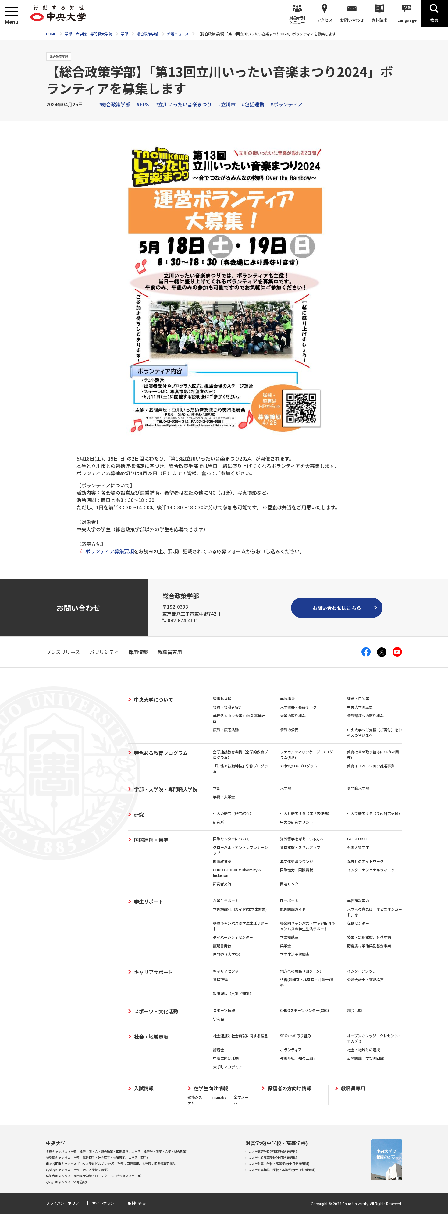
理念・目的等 (358, 698)
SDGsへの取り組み (295, 1035)
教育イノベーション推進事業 (371, 765)
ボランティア (291, 1049)
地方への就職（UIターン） (301, 971)
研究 (139, 814)
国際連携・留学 (151, 839)
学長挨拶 (287, 698)
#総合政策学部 (114, 104)
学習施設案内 (358, 900)
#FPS (143, 104)
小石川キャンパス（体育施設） (67, 1182)
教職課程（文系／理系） (233, 993)
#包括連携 (253, 104)
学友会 (218, 1018)
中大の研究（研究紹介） (233, 813)
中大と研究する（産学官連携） (305, 813)
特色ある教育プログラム (161, 753)
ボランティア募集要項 (109, 551)
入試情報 (144, 1088)
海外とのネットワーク (365, 861)
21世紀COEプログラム (298, 765)
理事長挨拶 (222, 698)
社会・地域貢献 (151, 1036)
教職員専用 (353, 1088)
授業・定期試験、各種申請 (369, 937)
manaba (219, 1097)
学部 (216, 788)
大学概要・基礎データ (298, 707)
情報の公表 (289, 729)
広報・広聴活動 (226, 729)
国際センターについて (231, 838)
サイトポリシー (105, 1202)
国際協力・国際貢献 (296, 869)
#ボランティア (286, 104)
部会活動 (354, 1010)
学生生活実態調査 (294, 954)
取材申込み (137, 1202)
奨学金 (285, 945)
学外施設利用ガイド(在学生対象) (240, 909)
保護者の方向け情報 (289, 1088)
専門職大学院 (358, 788)
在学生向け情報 (211, 1088)
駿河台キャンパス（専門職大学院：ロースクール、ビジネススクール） (95, 1175)
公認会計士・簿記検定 (365, 979)
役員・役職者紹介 (227, 707)
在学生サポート (226, 900)
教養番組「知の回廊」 (298, 1058)
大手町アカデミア (227, 1066)
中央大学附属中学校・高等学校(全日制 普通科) (277, 1163)
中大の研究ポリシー (296, 821)
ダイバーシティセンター (233, 937)
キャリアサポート (153, 972)
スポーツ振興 (224, 1010)
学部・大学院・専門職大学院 (165, 789)
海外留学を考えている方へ (302, 838)
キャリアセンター (227, 971)
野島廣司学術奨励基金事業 (369, 945)
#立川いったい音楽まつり (183, 104)
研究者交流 (222, 883)
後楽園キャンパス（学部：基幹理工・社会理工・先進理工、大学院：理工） (98, 1157)
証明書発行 (222, 945)
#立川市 (227, 104)
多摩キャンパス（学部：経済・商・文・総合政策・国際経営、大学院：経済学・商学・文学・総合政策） (117, 1151)
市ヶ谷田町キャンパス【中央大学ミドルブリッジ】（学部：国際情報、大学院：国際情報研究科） (112, 1163)
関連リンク (289, 883)
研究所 (218, 821)
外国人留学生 (358, 847)
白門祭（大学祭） (227, 954)
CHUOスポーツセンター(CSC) (304, 1010)
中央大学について (153, 699)
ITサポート (289, 900)
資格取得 (220, 979)
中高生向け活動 (226, 1058)
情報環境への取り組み (365, 715)
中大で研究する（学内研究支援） (374, 813)
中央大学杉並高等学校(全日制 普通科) (271, 1157)
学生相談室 (289, 937)
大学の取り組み (293, 715)
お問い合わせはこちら (336, 607)
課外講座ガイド (293, 909)
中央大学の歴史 (360, 707)
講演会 (218, 1049)
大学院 (285, 788)
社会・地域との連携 (363, 1049)
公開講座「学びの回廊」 (367, 1058)
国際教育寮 (222, 861)
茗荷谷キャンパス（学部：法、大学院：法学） (78, 1169)
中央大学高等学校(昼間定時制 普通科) (271, 1151)
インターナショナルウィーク (371, 869)
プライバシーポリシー (64, 1202)
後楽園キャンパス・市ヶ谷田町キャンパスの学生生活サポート (307, 925)
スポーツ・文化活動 (156, 1011)
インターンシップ (361, 971)
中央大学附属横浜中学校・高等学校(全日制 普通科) (280, 1169)
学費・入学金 (224, 796)
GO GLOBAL (357, 838)
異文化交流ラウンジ (296, 861)
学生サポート (148, 901)
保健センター (358, 923)
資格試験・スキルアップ (300, 847)
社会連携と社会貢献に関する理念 (240, 1035)
